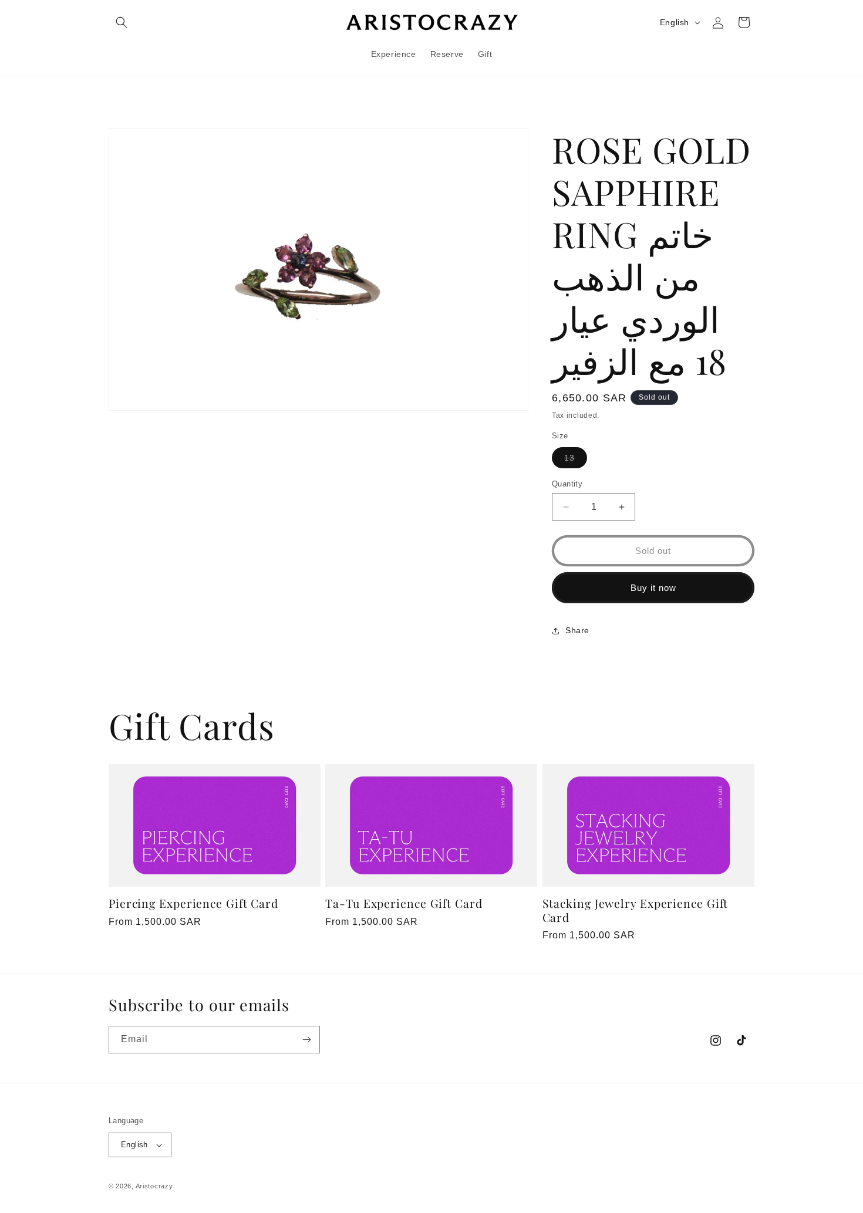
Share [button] (577, 630)
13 (575, 460)
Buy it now (653, 588)
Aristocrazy (154, 1186)
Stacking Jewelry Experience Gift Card (635, 910)
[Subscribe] (306, 1039)
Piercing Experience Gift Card (193, 903)
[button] (121, 22)
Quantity (567, 483)
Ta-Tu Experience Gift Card (403, 903)
